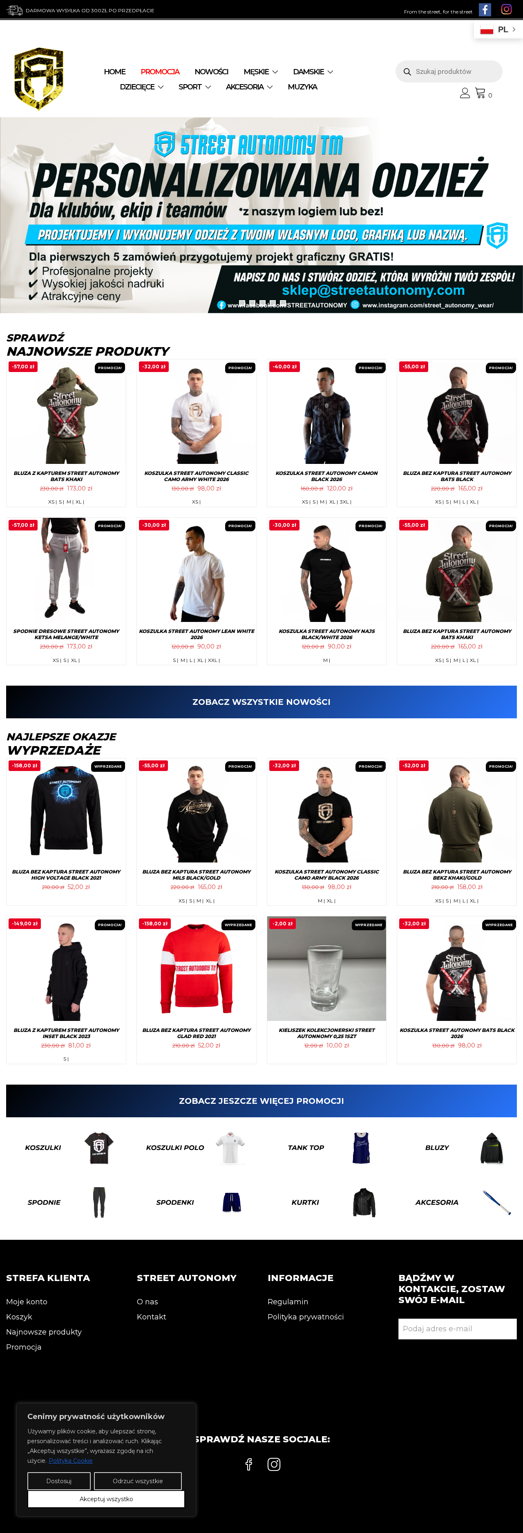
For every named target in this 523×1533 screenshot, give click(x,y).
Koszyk (19, 1316)
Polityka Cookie (71, 1460)
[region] (106, 1460)
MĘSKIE (256, 71)
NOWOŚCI (211, 71)
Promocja (24, 1347)
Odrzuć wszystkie (138, 1481)
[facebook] (248, 1465)
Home (114, 71)
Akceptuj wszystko (106, 1499)
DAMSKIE (308, 71)
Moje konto (26, 1301)
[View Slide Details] (261, 215)
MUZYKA (302, 86)
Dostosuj (59, 1481)
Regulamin (288, 1301)
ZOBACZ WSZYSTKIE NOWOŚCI (261, 702)
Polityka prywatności (306, 1316)
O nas (147, 1301)
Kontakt (151, 1316)
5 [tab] (283, 303)
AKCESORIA (244, 86)
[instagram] (274, 1465)
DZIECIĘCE (137, 86)
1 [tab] (242, 303)
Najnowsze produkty (44, 1332)
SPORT (190, 86)
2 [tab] (252, 303)
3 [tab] (262, 303)
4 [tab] (273, 303)
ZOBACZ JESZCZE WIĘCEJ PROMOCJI (261, 1101)
